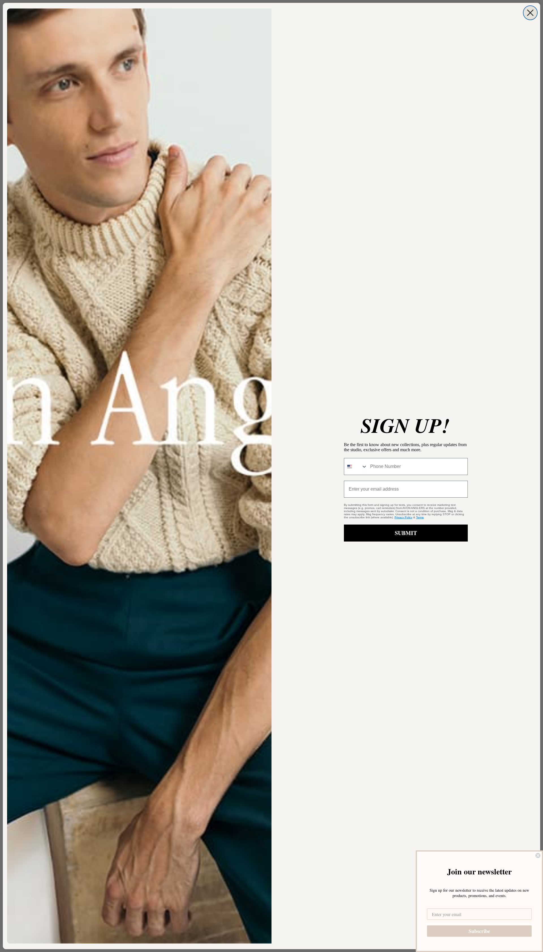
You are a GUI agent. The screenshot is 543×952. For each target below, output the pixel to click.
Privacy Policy (403, 517)
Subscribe (479, 931)
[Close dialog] (530, 13)
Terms (420, 517)
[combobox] (355, 466)
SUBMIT (406, 533)
